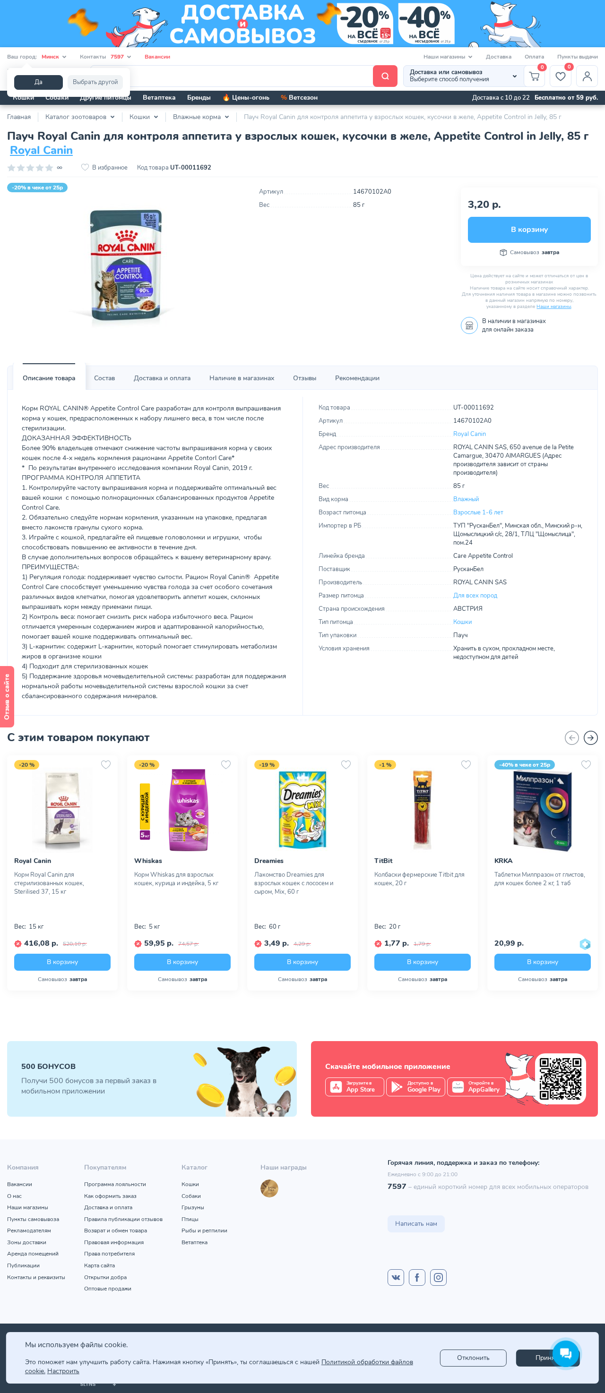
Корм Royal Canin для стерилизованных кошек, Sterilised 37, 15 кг (49, 883)
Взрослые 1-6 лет (478, 512)
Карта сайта (99, 1265)
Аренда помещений (33, 1253)
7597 (397, 1186)
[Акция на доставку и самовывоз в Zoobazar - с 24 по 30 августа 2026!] (302, 23)
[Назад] (572, 738)
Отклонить (473, 1357)
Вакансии (157, 56)
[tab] (49, 378)
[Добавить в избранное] (106, 764)
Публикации (23, 1265)
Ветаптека (159, 97)
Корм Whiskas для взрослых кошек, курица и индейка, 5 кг (176, 879)
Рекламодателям (29, 1230)
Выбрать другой (95, 82)
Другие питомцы (105, 97)
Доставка (498, 56)
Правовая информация (114, 1242)
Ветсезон (299, 97)
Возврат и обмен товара (115, 1230)
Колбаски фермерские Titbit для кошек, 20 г (419, 879)
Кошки (23, 97)
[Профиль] (587, 76)
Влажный (466, 499)
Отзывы (304, 378)
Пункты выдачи (577, 56)
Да (39, 82)
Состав (104, 378)
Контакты (102, 56)
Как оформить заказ (110, 1196)
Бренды (199, 97)
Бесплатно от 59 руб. (566, 98)
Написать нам (416, 1223)
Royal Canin (41, 150)
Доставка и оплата (162, 378)
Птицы (190, 1219)
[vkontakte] (396, 1277)
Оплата (534, 56)
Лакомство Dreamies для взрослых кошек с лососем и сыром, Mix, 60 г (293, 883)
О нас (14, 1196)
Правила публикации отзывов (123, 1219)
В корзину (529, 229)
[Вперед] (591, 738)
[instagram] (438, 1277)
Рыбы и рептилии (204, 1230)
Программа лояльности (115, 1184)
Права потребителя (109, 1253)
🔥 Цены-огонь (245, 97)
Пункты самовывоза (33, 1219)
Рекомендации (357, 378)
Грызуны (193, 1207)
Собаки (57, 97)
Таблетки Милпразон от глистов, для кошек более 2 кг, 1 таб (539, 879)
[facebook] (417, 1277)
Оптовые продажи (107, 1288)
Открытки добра (105, 1277)
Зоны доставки (26, 1242)
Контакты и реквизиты (36, 1277)
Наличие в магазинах (241, 378)
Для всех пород (475, 595)
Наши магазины (553, 306)
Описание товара (49, 378)
